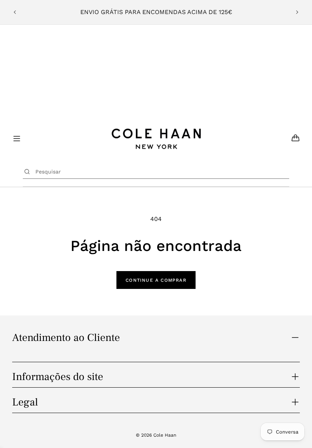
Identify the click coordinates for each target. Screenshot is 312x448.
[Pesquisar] (27, 171)
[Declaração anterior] (14, 12)
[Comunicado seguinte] (297, 12)
